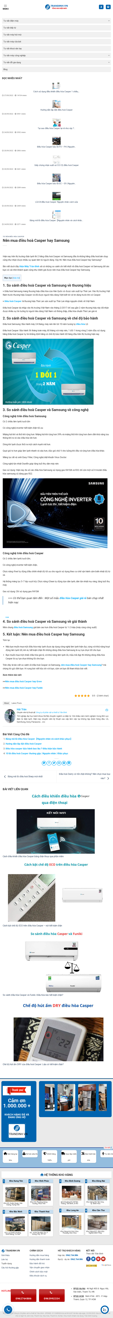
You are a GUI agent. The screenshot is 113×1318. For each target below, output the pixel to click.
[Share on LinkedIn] (69, 763)
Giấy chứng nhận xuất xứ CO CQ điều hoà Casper (56, 165)
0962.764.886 (72, 1255)
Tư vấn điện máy (10, 21)
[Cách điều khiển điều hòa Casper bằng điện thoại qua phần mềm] (56, 823)
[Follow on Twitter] (93, 1259)
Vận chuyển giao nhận (39, 1267)
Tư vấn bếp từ (9, 27)
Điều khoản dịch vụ (38, 1276)
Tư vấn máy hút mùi (12, 34)
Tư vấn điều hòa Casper (13, 236)
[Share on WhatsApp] (44, 763)
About (6, 703)
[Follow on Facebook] (88, 1259)
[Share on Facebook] (49, 763)
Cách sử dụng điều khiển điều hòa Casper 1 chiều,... (56, 91)
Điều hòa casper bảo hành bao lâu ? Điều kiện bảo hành (34, 748)
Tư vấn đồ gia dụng (12, 62)
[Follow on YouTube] (103, 1259)
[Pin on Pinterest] (64, 763)
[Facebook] (106, 710)
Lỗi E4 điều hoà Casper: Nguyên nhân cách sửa (56, 202)
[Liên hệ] (104, 1309)
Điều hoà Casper (13, 301)
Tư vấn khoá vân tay (12, 48)
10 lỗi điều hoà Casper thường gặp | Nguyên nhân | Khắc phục (37, 753)
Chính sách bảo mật (39, 1272)
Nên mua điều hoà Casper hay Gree (23, 681)
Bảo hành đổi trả (37, 1263)
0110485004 (57, 1313)
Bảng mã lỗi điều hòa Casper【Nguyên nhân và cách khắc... (56, 220)
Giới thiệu (5, 1255)
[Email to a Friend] (59, 763)
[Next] (100, 1100)
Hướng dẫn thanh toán (40, 1259)
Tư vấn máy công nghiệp (14, 55)
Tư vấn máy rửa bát (12, 41)
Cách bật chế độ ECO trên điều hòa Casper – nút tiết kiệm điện (32, 925)
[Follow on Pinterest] (98, 1259)
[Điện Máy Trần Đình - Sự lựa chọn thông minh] (56, 7)
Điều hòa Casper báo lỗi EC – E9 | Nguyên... (56, 183)
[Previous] (43, 1100)
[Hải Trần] (9, 716)
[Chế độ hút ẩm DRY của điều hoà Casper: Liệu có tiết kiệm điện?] (56, 1031)
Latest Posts (17, 703)
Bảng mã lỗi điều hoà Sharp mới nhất (25, 776)
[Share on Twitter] (54, 763)
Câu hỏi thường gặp (10, 1268)
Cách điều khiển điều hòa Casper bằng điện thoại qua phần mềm (33, 856)
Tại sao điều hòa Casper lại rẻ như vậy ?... (56, 128)
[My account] (101, 7)
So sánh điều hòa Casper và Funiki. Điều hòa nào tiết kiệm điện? (33, 995)
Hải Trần (21, 709)
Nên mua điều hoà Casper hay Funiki (24, 688)
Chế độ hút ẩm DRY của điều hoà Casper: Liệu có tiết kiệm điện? (33, 1064)
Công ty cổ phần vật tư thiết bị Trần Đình (51, 712)
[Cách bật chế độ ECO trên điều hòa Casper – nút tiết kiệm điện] (56, 892)
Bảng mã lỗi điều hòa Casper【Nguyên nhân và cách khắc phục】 (39, 739)
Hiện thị (16, 278)
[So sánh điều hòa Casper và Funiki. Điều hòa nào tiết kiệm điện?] (56, 961)
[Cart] (108, 7)
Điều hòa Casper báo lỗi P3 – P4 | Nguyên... (56, 147)
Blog (5, 69)
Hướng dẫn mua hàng (39, 1255)
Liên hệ (4, 1259)
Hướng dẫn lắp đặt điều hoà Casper (57, 110)
